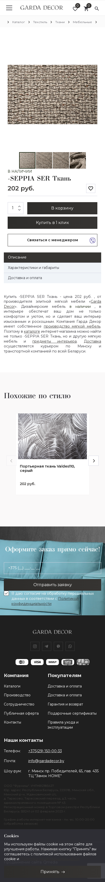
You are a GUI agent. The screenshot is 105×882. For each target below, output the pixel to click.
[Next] (93, 461)
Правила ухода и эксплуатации (63, 725)
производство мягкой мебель (72, 326)
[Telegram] (46, 646)
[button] (93, 42)
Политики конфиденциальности (49, 859)
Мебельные (82, 22)
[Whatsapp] (70, 646)
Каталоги (12, 686)
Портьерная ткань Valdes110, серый (47, 468)
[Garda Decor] (41, 7)
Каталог (18, 22)
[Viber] (58, 646)
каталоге (32, 331)
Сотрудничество (19, 704)
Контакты (12, 722)
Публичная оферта (21, 713)
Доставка (92, 341)
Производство (17, 695)
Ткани (60, 22)
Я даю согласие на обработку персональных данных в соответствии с (52, 598)
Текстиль (40, 22)
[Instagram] (35, 646)
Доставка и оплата (65, 686)
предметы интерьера (54, 341)
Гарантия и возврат (65, 704)
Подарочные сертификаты (72, 713)
